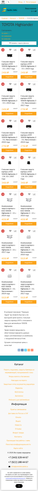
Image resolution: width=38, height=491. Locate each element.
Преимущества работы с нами (18, 440)
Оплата (18, 417)
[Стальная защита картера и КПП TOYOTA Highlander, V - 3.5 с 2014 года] (9, 90)
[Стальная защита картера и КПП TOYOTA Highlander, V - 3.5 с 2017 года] (9, 55)
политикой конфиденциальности (15, 478)
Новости (18, 425)
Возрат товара (18, 433)
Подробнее (9, 77)
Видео (18, 421)
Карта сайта (18, 448)
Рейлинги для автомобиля (19, 400)
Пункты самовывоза (18, 409)
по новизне (6, 39)
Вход (20, 2)
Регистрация (31, 2)
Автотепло (19, 396)
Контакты (18, 437)
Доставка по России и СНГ (18, 413)
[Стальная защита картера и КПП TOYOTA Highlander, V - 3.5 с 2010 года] (28, 55)
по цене (5, 33)
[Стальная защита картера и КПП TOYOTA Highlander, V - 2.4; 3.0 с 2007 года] (9, 163)
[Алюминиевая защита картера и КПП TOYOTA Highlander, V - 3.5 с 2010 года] (28, 200)
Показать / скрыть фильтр (20, 43)
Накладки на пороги (19, 380)
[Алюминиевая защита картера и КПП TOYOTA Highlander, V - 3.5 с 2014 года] (9, 200)
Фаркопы (19, 388)
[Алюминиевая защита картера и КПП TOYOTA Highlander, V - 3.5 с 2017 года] (9, 236)
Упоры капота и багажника (19, 376)
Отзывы (18, 429)
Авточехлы (19, 392)
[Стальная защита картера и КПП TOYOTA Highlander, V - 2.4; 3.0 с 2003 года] (28, 163)
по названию (6, 36)
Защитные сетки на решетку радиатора (19, 384)
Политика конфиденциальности (18, 444)
